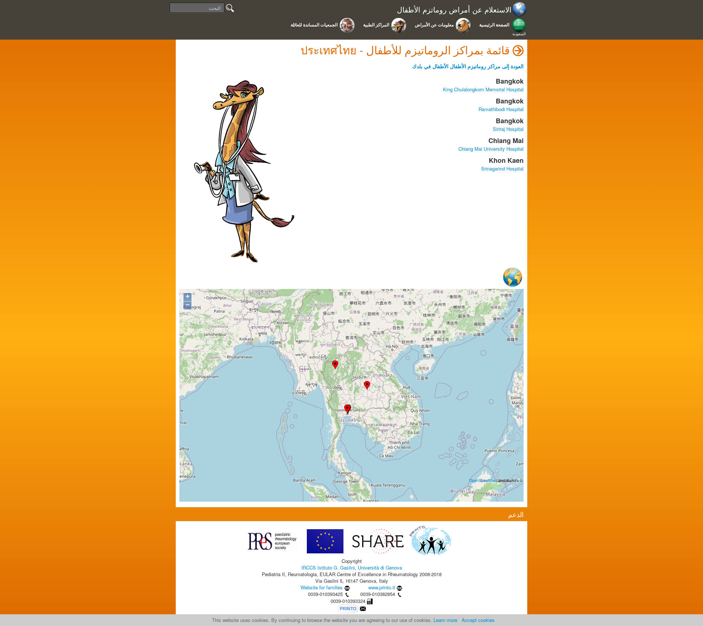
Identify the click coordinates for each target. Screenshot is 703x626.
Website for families (322, 587)
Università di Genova (380, 567)
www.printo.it (381, 587)
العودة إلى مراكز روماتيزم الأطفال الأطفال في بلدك (468, 66)
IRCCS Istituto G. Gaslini (328, 567)
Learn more (445, 619)
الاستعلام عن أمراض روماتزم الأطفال (454, 10)
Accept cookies (478, 619)
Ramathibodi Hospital (501, 109)
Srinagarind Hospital (502, 168)
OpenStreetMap (483, 480)
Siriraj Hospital (508, 128)
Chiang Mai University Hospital (491, 148)
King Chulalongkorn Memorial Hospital (483, 89)
